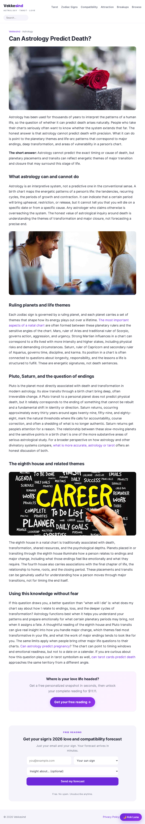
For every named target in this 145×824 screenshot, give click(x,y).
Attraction (107, 7)
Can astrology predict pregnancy (45, 646)
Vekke (19, 7)
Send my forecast (72, 781)
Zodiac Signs (69, 7)
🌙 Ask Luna (131, 817)
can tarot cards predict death (113, 657)
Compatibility (89, 7)
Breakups (123, 7)
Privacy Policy (111, 816)
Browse (136, 7)
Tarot (54, 7)
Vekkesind (14, 31)
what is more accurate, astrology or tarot (84, 445)
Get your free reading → (72, 702)
